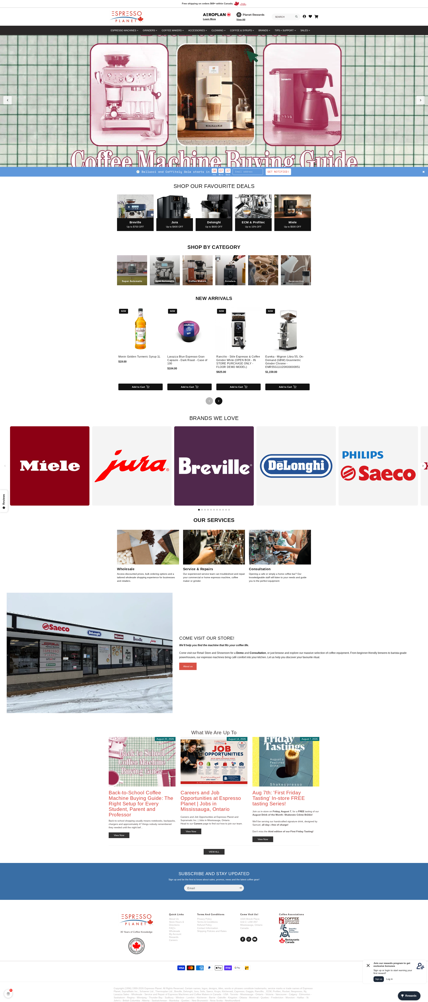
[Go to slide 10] (226, 510)
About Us (174, 919)
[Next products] (218, 401)
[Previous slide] (7, 100)
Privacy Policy (204, 919)
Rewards (173, 937)
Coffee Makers (172, 30)
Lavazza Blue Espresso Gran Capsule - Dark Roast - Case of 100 (187, 360)
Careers (173, 940)
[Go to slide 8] (220, 510)
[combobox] (286, 17)
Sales (304, 30)
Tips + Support (284, 30)
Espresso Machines (123, 30)
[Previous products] (209, 401)
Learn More (209, 19)
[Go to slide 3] (214, 163)
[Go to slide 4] (217, 163)
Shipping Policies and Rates (212, 931)
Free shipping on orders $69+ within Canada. (207, 3)
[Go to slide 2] (210, 163)
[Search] (296, 16)
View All (240, 19)
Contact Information (207, 928)
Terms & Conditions (207, 922)
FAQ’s (172, 928)
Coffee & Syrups (241, 30)
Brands (263, 30)
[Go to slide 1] (207, 163)
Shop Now (247, 172)
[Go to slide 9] (223, 510)
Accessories (196, 30)
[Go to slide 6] (214, 510)
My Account (175, 934)
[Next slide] (420, 100)
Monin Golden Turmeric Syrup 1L (139, 356)
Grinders (149, 30)
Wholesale (174, 931)
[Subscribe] (240, 888)
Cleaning (217, 30)
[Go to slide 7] (217, 510)
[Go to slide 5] (221, 163)
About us (188, 666)
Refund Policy (204, 925)
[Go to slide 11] (229, 510)
